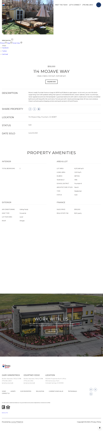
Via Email (5, 54)
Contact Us (5, 393)
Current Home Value (56, 391)
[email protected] (7, 383)
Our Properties (46, 5)
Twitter (4, 51)
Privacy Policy (96, 422)
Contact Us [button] (51, 331)
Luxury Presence (17, 422)
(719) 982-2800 (87, 5)
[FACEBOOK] (91, 389)
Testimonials (72, 391)
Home (4, 391)
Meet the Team (61, 5)
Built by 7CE (5, 412)
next (8, 36)
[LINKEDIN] (91, 394)
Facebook (5, 48)
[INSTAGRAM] (95, 389)
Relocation (40, 391)
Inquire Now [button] (51, 81)
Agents (13, 391)
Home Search (32, 5)
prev (4, 36)
